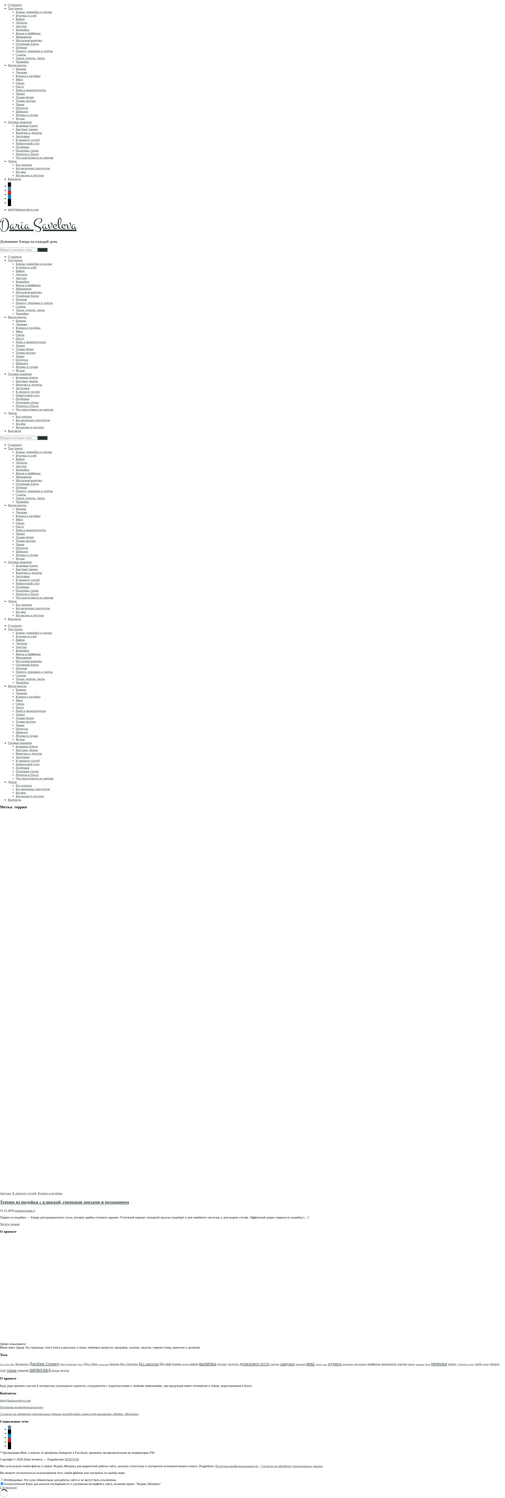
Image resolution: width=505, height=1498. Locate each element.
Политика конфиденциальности (236, 1466)
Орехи (20, 83)
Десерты (21, 22)
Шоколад (22, 111)
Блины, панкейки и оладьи (34, 12)
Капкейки (22, 29)
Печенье (21, 47)
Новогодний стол (27, 143)
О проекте (15, 5)
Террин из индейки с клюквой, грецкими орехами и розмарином (64, 1202)
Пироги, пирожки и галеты (34, 51)
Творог (20, 93)
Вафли (20, 19)
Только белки (25, 97)
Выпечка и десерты (29, 132)
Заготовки (23, 136)
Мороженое (24, 36)
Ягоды (20, 118)
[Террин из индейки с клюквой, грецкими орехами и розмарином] (151, 1189)
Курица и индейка (28, 76)
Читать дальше (10, 1224)
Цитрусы (22, 108)
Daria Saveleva (38, 225)
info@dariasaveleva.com (23, 209)
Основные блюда (27, 44)
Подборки (22, 147)
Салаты (21, 54)
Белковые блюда (27, 125)
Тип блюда (15, 8)
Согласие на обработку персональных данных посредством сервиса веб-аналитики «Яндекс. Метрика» (69, 1414)
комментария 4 (25, 1210)
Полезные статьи (27, 150)
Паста (20, 86)
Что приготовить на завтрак (34, 157)
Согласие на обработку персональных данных (292, 1466)
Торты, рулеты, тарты (30, 58)
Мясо (19, 79)
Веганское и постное (30, 175)
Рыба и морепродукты (31, 90)
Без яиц (21, 172)
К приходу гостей (28, 140)
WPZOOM (72, 1459)
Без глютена (24, 164)
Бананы (21, 68)
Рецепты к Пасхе (27, 154)
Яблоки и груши (27, 115)
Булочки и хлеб (26, 15)
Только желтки (26, 100)
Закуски (21, 26)
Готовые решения (20, 122)
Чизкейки (22, 61)
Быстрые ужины (27, 129)
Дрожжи (21, 72)
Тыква (20, 104)
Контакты (14, 179)
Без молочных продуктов (33, 168)
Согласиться (8, 1487)
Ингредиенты (17, 65)
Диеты (12, 161)
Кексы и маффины (28, 33)
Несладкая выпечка (29, 40)
